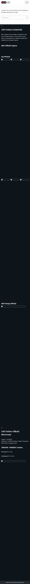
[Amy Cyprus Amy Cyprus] (6, 2)
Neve (7, 582)
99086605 (12, 447)
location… (20, 447)
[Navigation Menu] (27, 2)
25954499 (5, 447)
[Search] (27, 17)
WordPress (21, 582)
